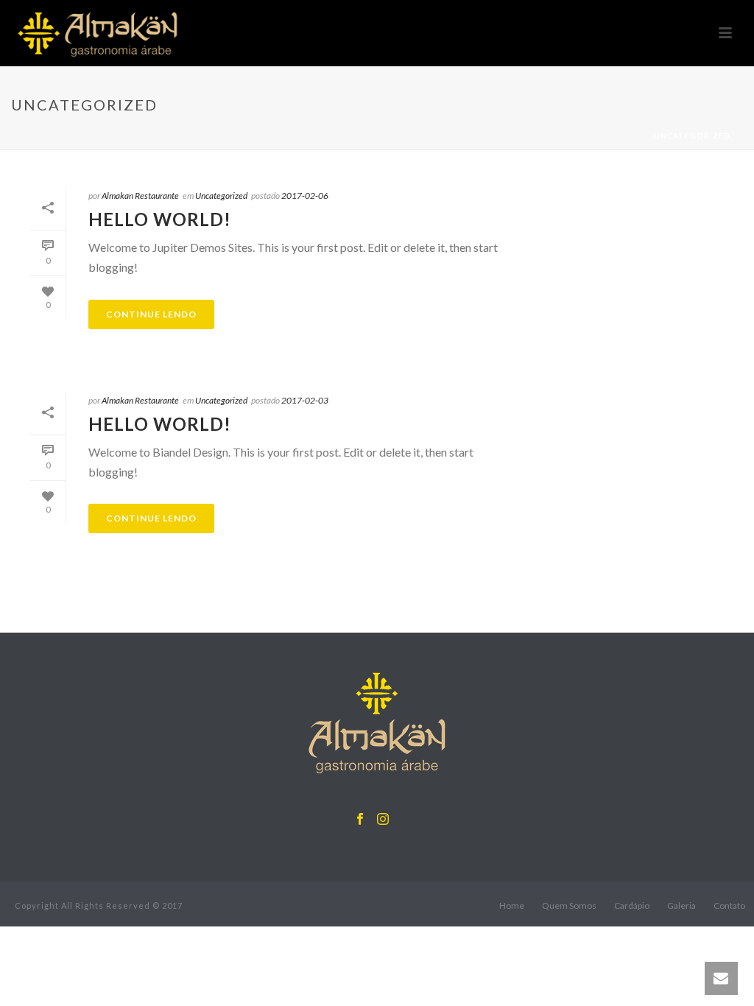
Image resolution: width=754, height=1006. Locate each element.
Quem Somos (569, 905)
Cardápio (631, 905)
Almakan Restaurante (140, 195)
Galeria (681, 905)
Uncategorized (221, 195)
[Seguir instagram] (383, 819)
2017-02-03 (304, 400)
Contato (729, 905)
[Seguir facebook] (360, 819)
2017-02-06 (304, 195)
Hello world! (159, 219)
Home (511, 905)
